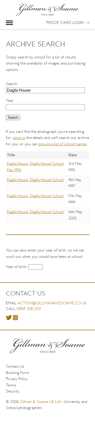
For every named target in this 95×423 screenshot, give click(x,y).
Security (12, 391)
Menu (9, 23)
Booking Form (17, 372)
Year (9, 100)
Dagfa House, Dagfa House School (35, 179)
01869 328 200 (28, 308)
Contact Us (15, 366)
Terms (11, 385)
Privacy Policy (17, 378)
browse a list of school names (62, 144)
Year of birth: (17, 266)
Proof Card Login (65, 22)
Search (11, 83)
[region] (47, 190)
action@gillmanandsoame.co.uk (52, 303)
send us (19, 137)
